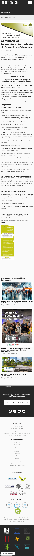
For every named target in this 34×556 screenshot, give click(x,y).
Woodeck (17, 446)
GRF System (17, 444)
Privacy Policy (8, 517)
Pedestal (17, 442)
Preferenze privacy (23, 519)
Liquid (17, 449)
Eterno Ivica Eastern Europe (17, 465)
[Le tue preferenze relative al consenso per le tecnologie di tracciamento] (8, 553)
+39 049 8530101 (18, 426)
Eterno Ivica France (17, 463)
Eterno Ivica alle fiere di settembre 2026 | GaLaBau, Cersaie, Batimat (17, 302)
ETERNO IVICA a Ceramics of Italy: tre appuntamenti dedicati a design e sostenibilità (15, 350)
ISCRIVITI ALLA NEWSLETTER (17, 402)
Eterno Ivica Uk (17, 462)
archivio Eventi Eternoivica (7, 17)
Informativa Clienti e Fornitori (21, 517)
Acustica (17, 453)
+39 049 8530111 (18, 428)
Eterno (17, 448)
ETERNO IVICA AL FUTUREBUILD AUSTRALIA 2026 (13, 375)
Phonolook (17, 451)
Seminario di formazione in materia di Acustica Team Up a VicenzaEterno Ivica (9, 2)
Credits (15, 519)
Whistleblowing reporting (17, 521)
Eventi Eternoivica (5, 12)
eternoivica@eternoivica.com (17, 431)
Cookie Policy (8, 519)
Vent (17, 455)
